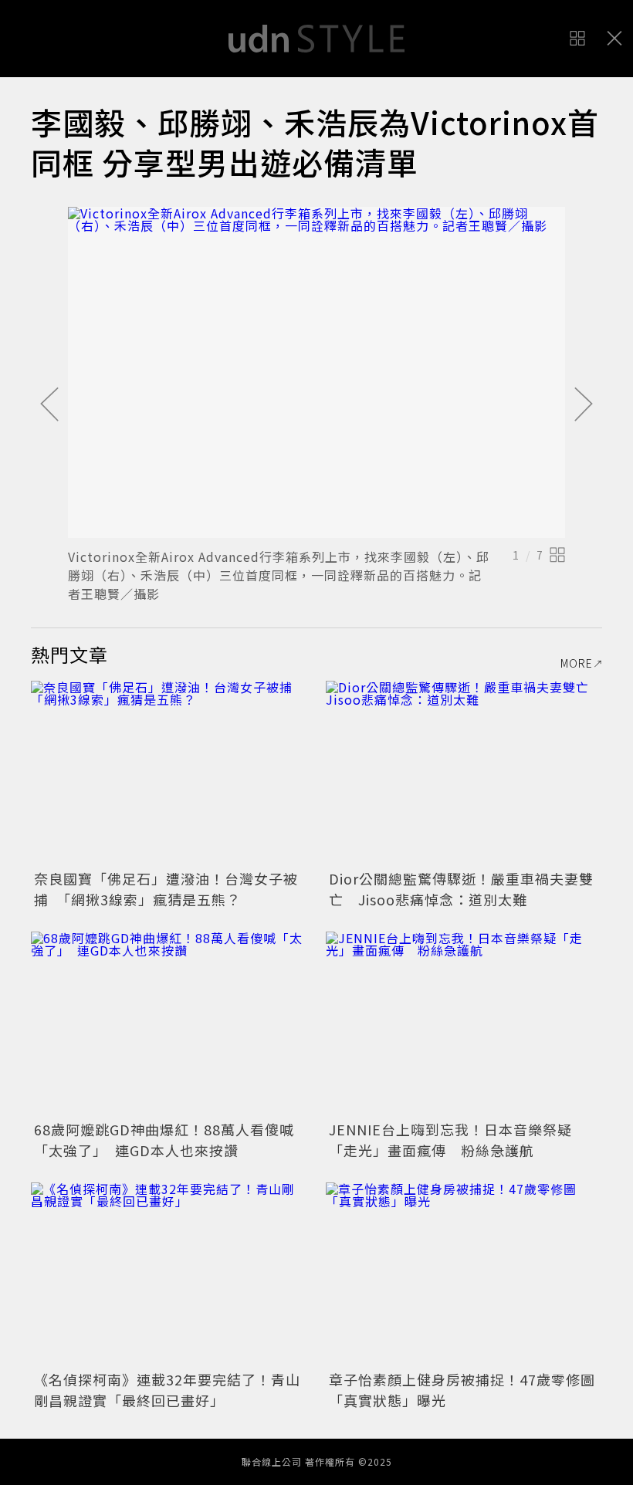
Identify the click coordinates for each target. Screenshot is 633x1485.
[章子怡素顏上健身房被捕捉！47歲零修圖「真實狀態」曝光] (464, 1274)
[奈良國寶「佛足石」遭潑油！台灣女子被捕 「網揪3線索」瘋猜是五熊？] (169, 773)
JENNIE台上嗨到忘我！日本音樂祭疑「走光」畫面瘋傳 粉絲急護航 (450, 1139)
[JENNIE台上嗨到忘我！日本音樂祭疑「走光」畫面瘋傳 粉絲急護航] (464, 1024)
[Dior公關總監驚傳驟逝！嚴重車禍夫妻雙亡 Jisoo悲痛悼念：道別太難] (464, 773)
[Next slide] (583, 405)
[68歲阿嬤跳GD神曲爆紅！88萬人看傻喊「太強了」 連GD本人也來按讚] (169, 1024)
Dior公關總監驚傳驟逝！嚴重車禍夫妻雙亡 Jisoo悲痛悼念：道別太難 (461, 888)
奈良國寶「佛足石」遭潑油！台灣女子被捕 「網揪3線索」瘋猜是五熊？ (166, 888)
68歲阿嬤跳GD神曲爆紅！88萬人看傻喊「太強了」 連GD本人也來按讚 (164, 1139)
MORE (576, 663)
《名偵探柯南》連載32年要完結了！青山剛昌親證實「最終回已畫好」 (167, 1389)
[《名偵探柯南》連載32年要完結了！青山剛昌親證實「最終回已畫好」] (169, 1274)
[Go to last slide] (49, 405)
